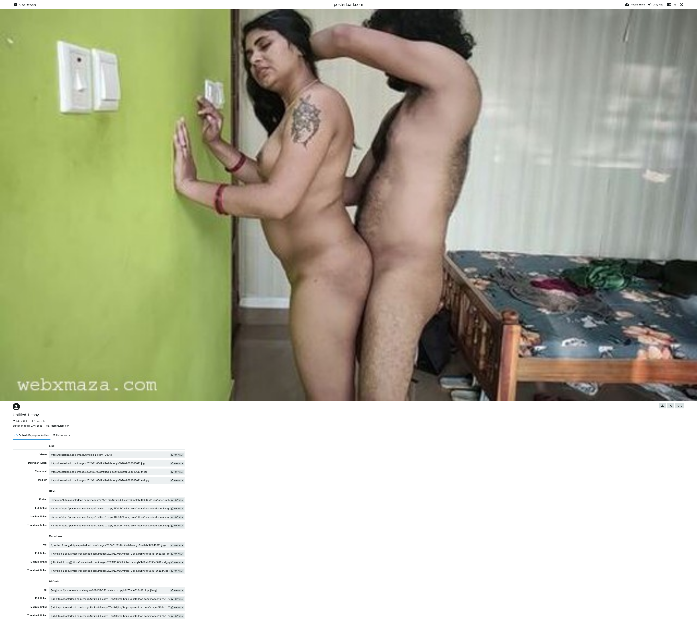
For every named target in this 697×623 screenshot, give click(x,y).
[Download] (662, 405)
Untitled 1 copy (26, 415)
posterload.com (348, 4)
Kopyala (178, 455)
